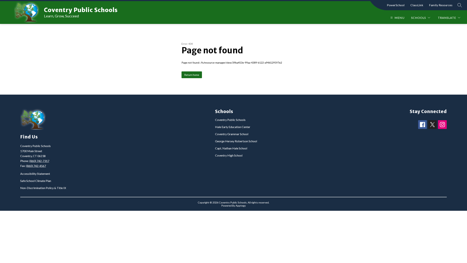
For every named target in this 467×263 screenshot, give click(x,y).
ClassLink (416, 5)
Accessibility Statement (35, 173)
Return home (191, 74)
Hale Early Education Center (232, 127)
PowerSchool (396, 5)
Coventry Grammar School (231, 134)
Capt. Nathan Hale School (231, 148)
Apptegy (241, 205)
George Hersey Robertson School (236, 141)
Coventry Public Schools (230, 119)
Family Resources (440, 5)
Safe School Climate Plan (35, 180)
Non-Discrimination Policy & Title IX (43, 188)
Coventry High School (228, 155)
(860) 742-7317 (39, 161)
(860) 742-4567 (36, 165)
